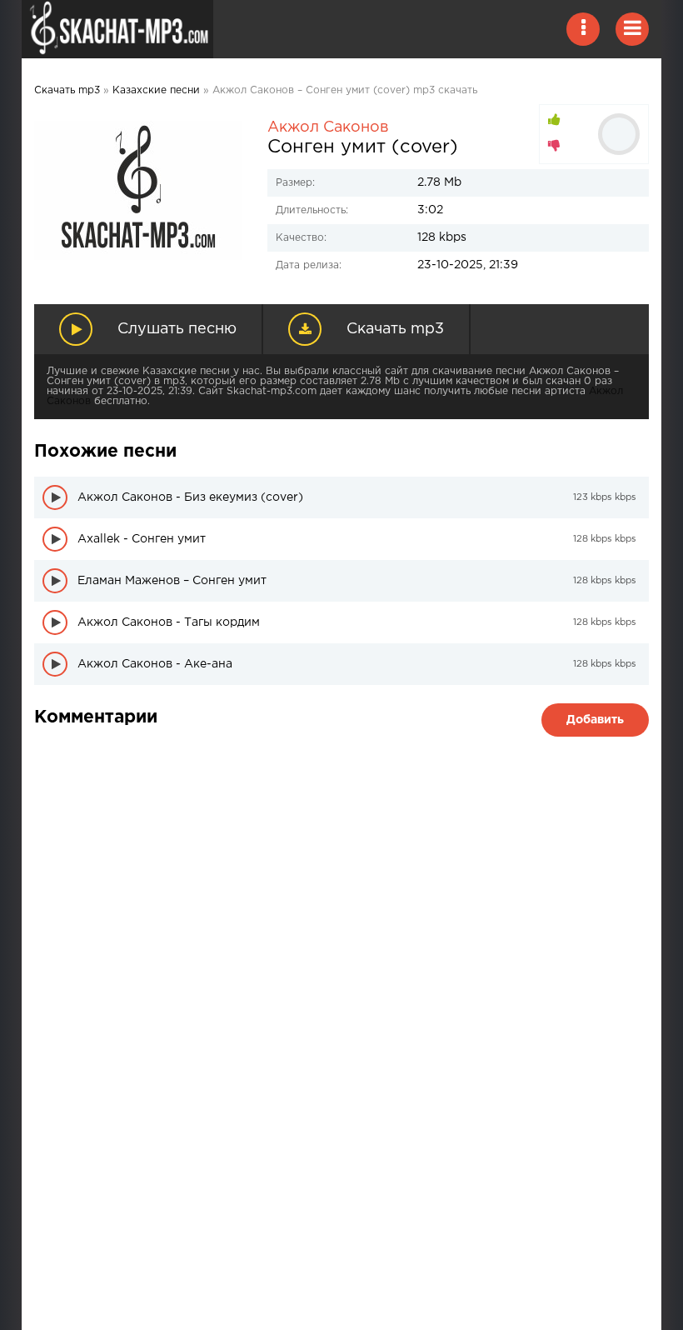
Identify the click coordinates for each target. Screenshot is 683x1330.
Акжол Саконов (328, 127)
